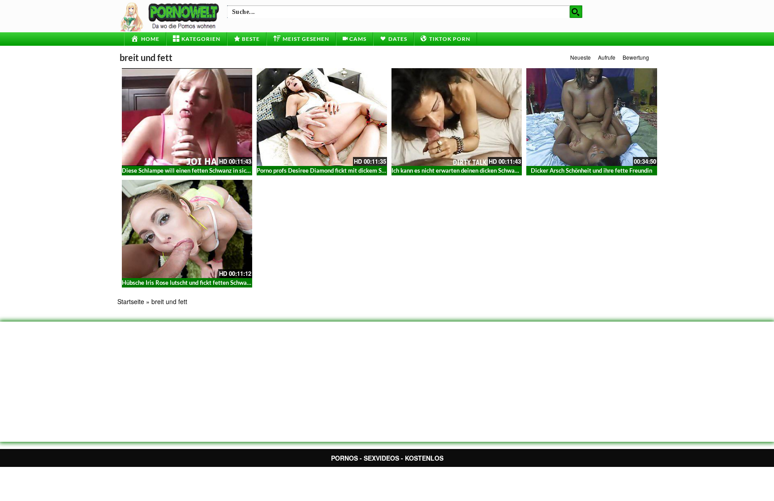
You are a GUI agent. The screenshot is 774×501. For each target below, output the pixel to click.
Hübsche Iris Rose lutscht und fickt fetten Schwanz (187, 282)
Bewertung (636, 57)
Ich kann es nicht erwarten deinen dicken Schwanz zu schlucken (473, 170)
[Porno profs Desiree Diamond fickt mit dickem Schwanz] (322, 117)
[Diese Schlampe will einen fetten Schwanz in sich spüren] (187, 117)
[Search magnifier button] (576, 11)
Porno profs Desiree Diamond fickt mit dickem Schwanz (329, 170)
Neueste (580, 57)
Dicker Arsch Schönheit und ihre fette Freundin (591, 170)
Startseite (130, 301)
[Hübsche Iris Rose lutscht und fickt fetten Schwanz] (187, 229)
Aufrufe (606, 57)
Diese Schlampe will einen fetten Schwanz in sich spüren (195, 170)
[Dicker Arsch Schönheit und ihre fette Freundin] (591, 117)
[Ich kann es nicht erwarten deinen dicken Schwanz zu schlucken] (456, 117)
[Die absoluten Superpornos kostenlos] (171, 15)
